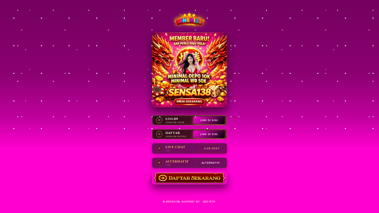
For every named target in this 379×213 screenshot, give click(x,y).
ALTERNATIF (211, 162)
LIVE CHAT (212, 148)
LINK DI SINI (209, 120)
